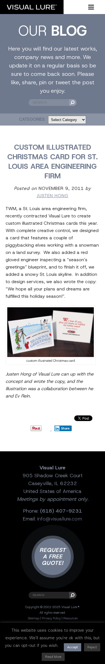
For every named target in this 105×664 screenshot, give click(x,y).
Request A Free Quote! (52, 556)
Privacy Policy (51, 618)
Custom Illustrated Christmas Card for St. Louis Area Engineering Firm (52, 161)
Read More (53, 657)
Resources (70, 618)
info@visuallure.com (59, 518)
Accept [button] (72, 647)
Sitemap (33, 618)
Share (65, 428)
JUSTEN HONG (52, 196)
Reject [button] (92, 647)
